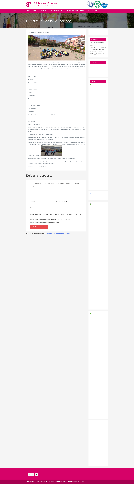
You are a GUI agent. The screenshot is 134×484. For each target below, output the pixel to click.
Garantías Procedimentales (96, 53)
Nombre (32, 201)
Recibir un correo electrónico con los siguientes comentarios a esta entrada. (50, 219)
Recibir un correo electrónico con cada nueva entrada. (45, 222)
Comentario (33, 187)
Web (31, 207)
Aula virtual (95, 11)
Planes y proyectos (57, 11)
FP (88, 10)
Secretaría (44, 11)
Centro (35, 11)
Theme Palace (81, 481)
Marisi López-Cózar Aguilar (43, 32)
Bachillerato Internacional (75, 11)
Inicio (28, 10)
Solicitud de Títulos (94, 47)
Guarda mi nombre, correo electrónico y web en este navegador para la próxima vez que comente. (56, 214)
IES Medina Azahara (45, 3)
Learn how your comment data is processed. (58, 233)
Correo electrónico (61, 201)
